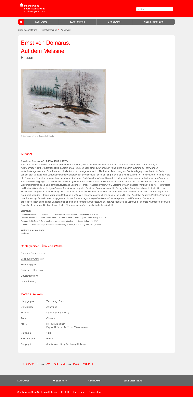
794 (48, 363)
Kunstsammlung (49, 29)
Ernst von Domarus (30, 253)
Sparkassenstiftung (153, 21)
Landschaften (27, 281)
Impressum (78, 392)
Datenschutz (95, 392)
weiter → (88, 363)
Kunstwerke (41, 21)
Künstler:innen (77, 21)
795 (55, 364)
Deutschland (27, 275)
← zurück (28, 363)
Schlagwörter (114, 21)
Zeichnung (26, 264)
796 (63, 363)
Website (25, 233)
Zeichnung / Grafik (30, 258)
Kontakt (65, 392)
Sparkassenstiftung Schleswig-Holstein (37, 392)
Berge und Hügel (29, 270)
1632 (76, 363)
